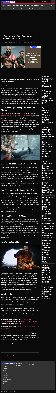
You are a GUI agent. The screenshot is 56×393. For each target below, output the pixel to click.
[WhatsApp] (13, 355)
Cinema (6, 42)
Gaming (43, 87)
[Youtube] (17, 365)
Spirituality (44, 261)
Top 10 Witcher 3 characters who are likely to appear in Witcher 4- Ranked (47, 273)
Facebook (20, 363)
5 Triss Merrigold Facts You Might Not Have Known (48, 132)
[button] (48, 1)
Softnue (14, 391)
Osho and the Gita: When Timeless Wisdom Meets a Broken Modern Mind (46, 250)
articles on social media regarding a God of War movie (14, 98)
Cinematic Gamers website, (29, 321)
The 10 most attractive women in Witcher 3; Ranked (48, 292)
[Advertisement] (28, 21)
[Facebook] (3, 355)
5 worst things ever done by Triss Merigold (47, 81)
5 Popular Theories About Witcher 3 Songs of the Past (47, 97)
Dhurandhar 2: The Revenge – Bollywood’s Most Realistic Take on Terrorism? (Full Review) (48, 208)
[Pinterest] (10, 355)
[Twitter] (7, 355)
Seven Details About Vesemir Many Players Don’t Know (47, 115)
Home (2, 42)
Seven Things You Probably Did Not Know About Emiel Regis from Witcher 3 (48, 169)
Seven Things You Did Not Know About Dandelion (48, 187)
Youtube (19, 365)
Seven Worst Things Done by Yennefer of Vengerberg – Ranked (48, 229)
